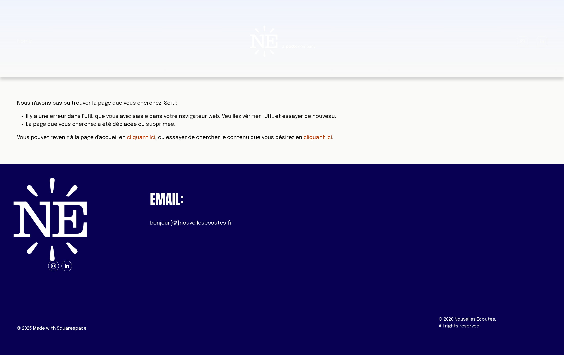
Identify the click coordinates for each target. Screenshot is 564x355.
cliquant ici (141, 137)
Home (24, 41)
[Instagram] (522, 41)
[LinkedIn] (542, 41)
